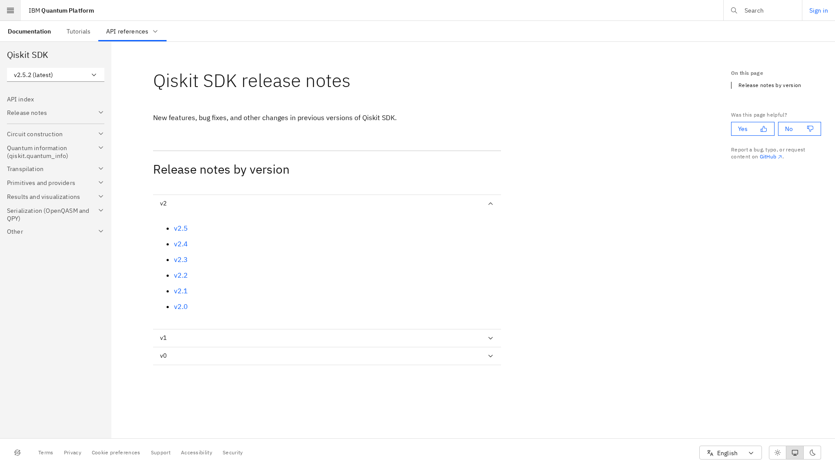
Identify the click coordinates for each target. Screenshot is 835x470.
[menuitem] (29, 31)
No (789, 129)
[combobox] (55, 75)
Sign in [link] (818, 10)
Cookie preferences (116, 452)
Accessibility (196, 452)
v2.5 (181, 228)
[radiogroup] (795, 453)
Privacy (72, 452)
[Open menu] (10, 10)
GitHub (768, 156)
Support (160, 452)
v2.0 (181, 306)
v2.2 (181, 275)
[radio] (777, 453)
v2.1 (181, 290)
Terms (45, 452)
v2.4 (181, 243)
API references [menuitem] (127, 31)
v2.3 (181, 259)
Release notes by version (770, 85)
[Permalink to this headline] (357, 80)
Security (233, 452)
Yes (743, 129)
